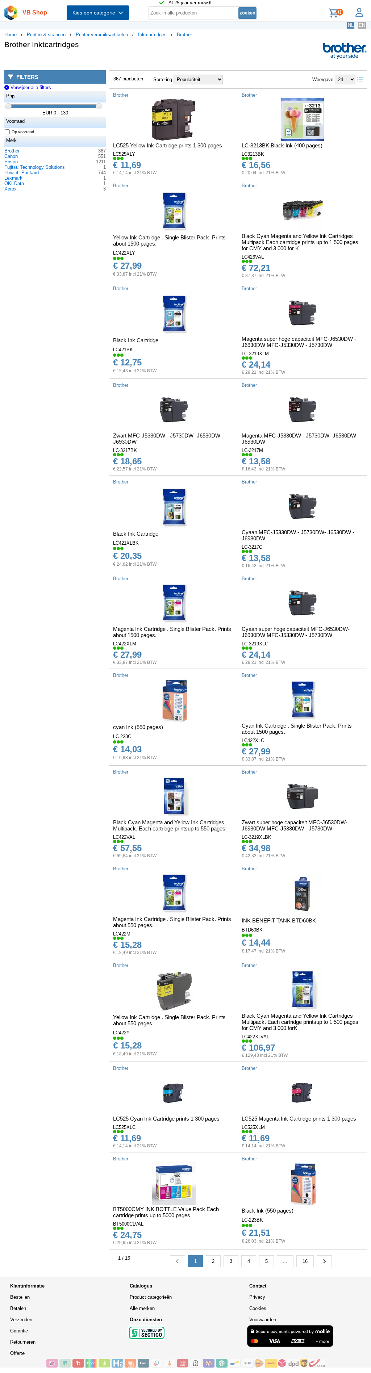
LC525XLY (124, 154)
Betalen (18, 1308)
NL (351, 25)
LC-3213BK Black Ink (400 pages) (282, 145)
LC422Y (121, 1032)
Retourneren (23, 1342)
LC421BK (123, 349)
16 (305, 1261)
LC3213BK (253, 154)
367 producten (128, 78)
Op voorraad (23, 132)
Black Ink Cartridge (135, 340)
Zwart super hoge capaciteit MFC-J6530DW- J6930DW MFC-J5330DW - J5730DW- (294, 825)
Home (10, 34)
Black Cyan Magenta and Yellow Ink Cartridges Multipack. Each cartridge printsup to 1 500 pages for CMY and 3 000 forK (300, 1022)
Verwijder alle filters (30, 87)
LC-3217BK (125, 450)
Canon (11, 156)
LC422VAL (124, 837)
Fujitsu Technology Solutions (34, 167)
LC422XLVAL (255, 1036)
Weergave (322, 79)
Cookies (257, 1308)
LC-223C (122, 736)
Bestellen (20, 1297)
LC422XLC (253, 740)
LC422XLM (124, 643)
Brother (184, 34)
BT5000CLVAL (128, 1224)
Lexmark (13, 178)
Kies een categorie (95, 13)
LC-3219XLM (255, 353)
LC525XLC (124, 1127)
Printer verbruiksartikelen (102, 34)
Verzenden (21, 1319)
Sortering (162, 79)
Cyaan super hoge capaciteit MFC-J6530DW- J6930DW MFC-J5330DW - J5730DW (296, 632)
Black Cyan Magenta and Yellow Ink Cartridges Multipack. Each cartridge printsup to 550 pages (169, 825)
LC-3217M (252, 450)
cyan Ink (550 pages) (138, 727)
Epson (11, 161)
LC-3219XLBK (256, 837)
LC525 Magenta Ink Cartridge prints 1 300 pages (299, 1118)
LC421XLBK (126, 543)
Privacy (257, 1297)
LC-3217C (252, 547)
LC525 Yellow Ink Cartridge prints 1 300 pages (167, 145)
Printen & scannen (46, 34)
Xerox (10, 189)
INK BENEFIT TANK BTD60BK (279, 920)
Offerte (17, 1353)
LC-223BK (252, 1220)
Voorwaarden (262, 1319)
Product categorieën (151, 1297)
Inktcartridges (152, 34)
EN (362, 25)
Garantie (19, 1331)
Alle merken (142, 1308)
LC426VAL (253, 257)
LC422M (121, 934)
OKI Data (14, 183)
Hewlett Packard (21, 172)
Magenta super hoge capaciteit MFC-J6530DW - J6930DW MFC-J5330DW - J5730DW (299, 342)
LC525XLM (253, 1127)
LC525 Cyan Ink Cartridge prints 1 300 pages (166, 1118)
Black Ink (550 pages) (267, 1210)
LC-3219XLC (255, 643)
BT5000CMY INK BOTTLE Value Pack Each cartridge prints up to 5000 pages (166, 1212)
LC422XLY (124, 253)
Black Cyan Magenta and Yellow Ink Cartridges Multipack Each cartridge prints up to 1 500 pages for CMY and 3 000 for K (300, 242)
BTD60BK (252, 930)
